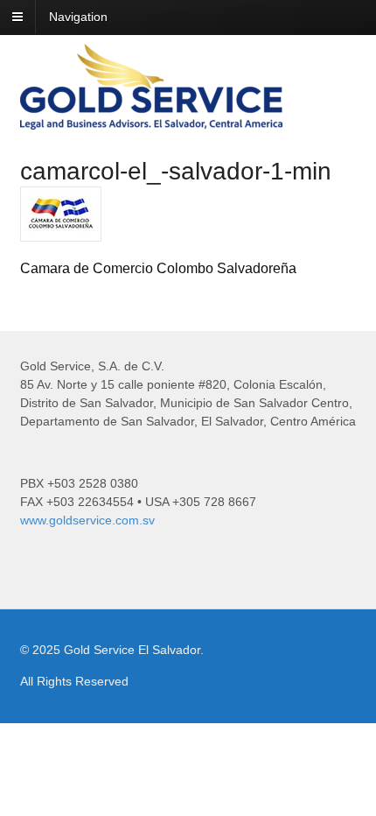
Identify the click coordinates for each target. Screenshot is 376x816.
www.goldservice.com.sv (87, 520)
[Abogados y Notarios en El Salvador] (151, 120)
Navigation (78, 17)
